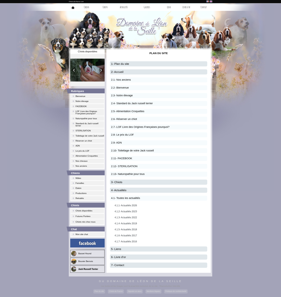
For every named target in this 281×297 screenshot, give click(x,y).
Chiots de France (116, 291)
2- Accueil (117, 71)
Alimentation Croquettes (87, 156)
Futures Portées (83, 216)
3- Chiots (116, 182)
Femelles (80, 183)
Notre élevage (82, 101)
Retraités (80, 198)
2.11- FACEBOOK (121, 158)
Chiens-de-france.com (76, 1)
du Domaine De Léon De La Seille (140, 281)
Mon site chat (82, 234)
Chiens (86, 7)
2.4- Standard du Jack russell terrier (132, 103)
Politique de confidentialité (175, 291)
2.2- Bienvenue (120, 87)
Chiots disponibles (84, 210)
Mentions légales (153, 291)
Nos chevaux (82, 161)
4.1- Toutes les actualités (125, 198)
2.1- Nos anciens (121, 79)
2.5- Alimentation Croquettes (127, 111)
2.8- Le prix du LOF (122, 134)
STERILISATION (83, 130)
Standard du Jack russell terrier (87, 124)
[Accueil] (73, 8)
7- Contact (117, 265)
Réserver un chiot (84, 141)
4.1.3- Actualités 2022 (126, 217)
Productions (81, 193)
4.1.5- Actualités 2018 (126, 229)
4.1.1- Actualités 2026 (126, 205)
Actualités (124, 7)
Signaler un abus (135, 291)
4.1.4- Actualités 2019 (126, 223)
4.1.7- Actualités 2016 (126, 241)
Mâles (78, 178)
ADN (78, 146)
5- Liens (116, 249)
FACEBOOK (81, 106)
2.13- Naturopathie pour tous (128, 174)
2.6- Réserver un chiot (124, 119)
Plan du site (99, 291)
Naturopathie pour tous (86, 118)
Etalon (78, 188)
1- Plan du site (120, 63)
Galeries (147, 7)
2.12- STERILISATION (124, 166)
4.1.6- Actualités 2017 (126, 235)
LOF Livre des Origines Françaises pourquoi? (86, 112)
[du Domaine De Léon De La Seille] (140, 27)
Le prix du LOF (82, 151)
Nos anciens (81, 166)
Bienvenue (80, 96)
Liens (169, 7)
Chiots (105, 7)
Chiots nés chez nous (85, 222)
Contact (204, 7)
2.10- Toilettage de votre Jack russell (132, 150)
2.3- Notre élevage (122, 95)
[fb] (87, 243)
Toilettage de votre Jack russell (90, 136)
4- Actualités (118, 190)
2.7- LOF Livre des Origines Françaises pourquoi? (140, 126)
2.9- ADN (116, 142)
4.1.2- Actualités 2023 (126, 211)
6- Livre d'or (118, 257)
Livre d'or (186, 7)
